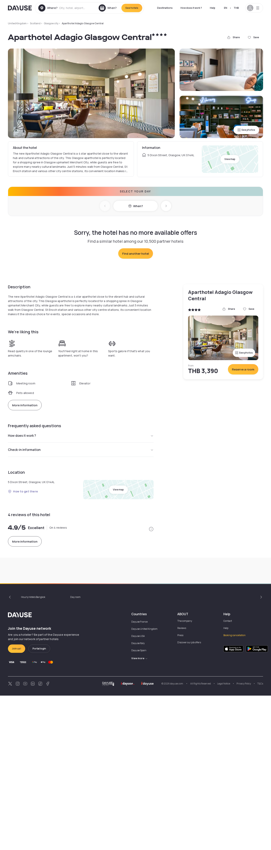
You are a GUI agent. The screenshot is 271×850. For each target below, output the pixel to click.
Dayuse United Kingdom (144, 629)
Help (212, 8)
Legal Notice (223, 683)
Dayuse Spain (138, 650)
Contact (227, 621)
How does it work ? (191, 8)
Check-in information (24, 449)
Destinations (165, 8)
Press (180, 635)
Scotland (35, 23)
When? (138, 206)
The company (184, 621)
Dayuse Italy (138, 643)
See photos (248, 130)
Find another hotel (135, 253)
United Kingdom (17, 23)
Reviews (181, 628)
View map (229, 159)
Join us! (16, 648)
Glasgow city (51, 23)
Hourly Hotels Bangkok (33, 597)
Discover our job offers (189, 642)
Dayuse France (139, 621)
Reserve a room (243, 369)
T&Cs (260, 683)
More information (24, 405)
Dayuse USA (138, 636)
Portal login (39, 648)
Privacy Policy (243, 683)
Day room (75, 597)
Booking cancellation (234, 635)
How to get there (25, 491)
